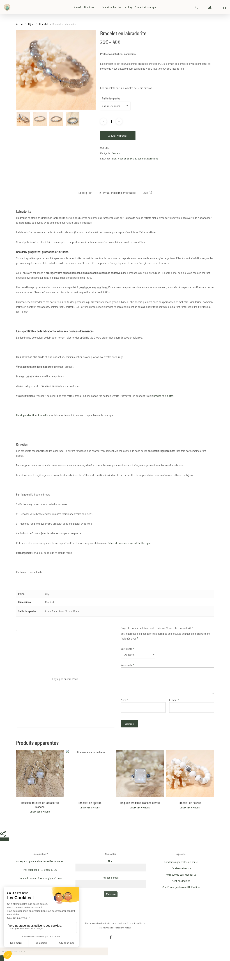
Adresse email (111, 877)
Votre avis (127, 665)
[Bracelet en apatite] (90, 773)
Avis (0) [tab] (147, 192)
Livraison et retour (181, 868)
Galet (19, 415)
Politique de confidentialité (181, 874)
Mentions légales (181, 880)
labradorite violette (162, 395)
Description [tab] (85, 192)
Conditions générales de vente (181, 862)
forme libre (44, 415)
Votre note (127, 648)
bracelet (122, 158)
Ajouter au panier (117, 135)
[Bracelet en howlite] (190, 773)
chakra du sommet (136, 158)
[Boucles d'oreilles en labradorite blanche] (40, 773)
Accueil (20, 24)
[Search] (2, 958)
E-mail (174, 700)
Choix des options (40, 811)
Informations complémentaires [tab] (117, 192)
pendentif (28, 415)
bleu (114, 158)
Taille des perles (111, 98)
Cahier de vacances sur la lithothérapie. (129, 543)
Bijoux (31, 24)
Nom (124, 700)
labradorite (152, 158)
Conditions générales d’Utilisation (181, 887)
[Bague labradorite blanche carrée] (140, 773)
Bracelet (43, 24)
